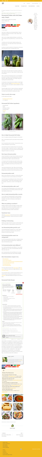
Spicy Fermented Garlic (7, 265)
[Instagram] (5, 1)
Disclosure (4, 452)
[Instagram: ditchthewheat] (4, 336)
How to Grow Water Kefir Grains (8, 262)
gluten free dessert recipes (16, 385)
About (4, 449)
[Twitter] (4, 1)
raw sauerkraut (7, 214)
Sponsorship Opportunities (7, 454)
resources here (4, 391)
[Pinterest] (7, 1)
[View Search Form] (39, 3)
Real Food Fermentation (15, 83)
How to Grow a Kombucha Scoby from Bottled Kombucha (13, 261)
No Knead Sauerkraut (6, 264)
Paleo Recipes (5, 446)
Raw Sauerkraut (5, 258)
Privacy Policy (5, 453)
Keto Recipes (5, 444)
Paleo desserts (15, 267)
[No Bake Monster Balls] (18, 415)
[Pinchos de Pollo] (18, 407)
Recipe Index (5, 442)
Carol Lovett (11, 356)
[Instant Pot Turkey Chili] (7, 398)
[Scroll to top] (40, 454)
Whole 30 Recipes (6, 447)
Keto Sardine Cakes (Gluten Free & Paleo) (6, 435)
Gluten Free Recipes (6, 443)
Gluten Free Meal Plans (35, 3)
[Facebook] (2, 1)
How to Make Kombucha (7, 260)
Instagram (3, 275)
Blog (24, 3)
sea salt (4, 110)
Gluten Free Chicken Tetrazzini (19, 435)
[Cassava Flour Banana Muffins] (7, 407)
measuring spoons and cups (7, 98)
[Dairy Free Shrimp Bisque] (18, 398)
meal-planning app (11, 376)
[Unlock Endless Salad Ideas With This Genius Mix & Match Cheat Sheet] (7, 415)
